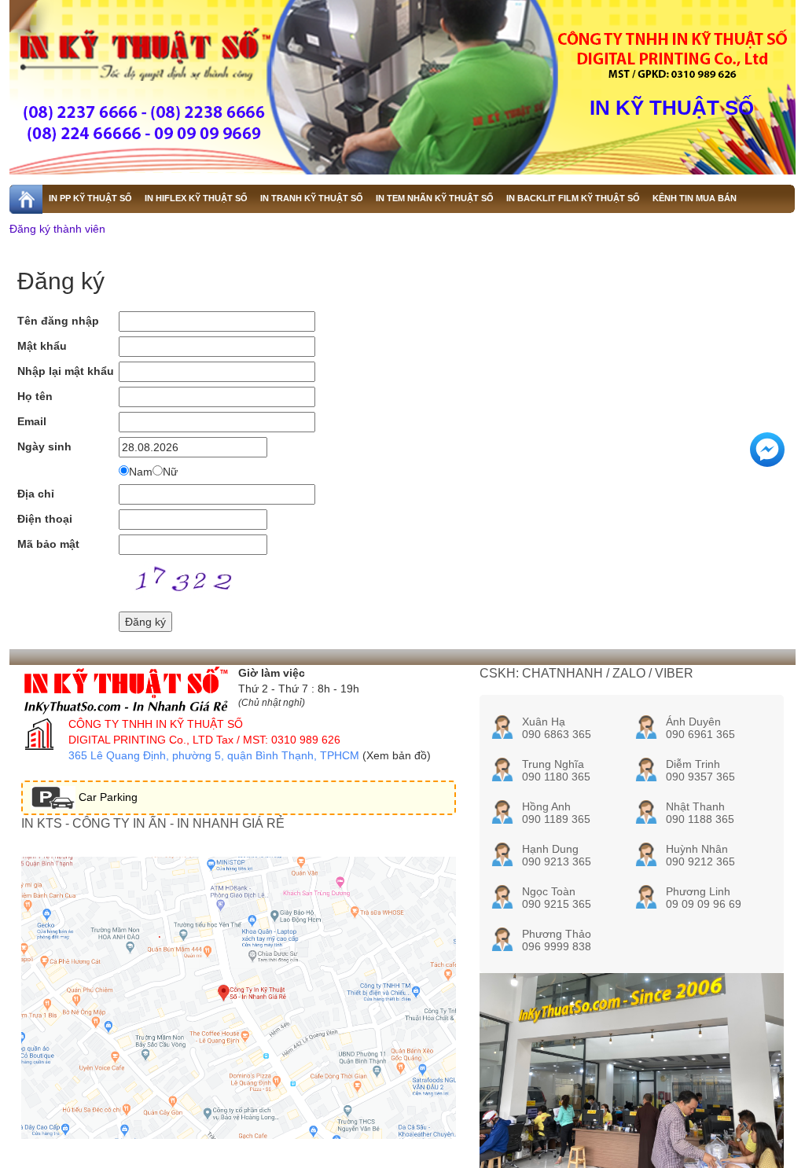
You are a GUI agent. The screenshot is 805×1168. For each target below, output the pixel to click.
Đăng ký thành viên (57, 228)
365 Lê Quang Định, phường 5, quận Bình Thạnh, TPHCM (213, 755)
